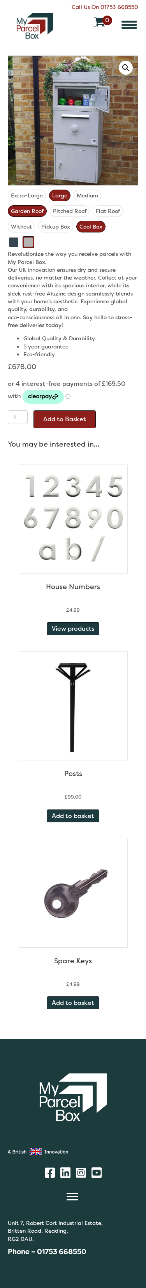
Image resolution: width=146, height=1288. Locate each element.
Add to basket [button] (73, 816)
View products (73, 629)
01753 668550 (119, 7)
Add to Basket (64, 419)
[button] (129, 24)
